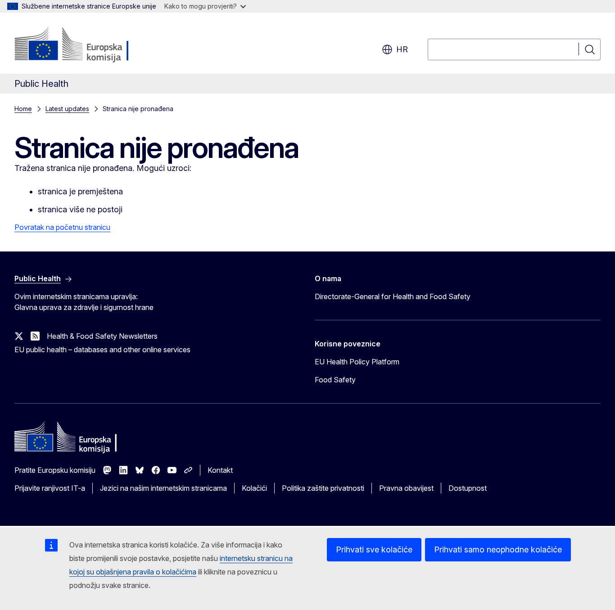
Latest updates (67, 108)
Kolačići (254, 488)
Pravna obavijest (406, 488)
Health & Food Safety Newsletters (102, 336)
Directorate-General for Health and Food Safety (392, 296)
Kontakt (220, 470)
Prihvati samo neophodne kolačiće (498, 549)
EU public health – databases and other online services (102, 349)
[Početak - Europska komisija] (87, 45)
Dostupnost (467, 488)
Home (23, 108)
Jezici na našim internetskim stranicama (163, 488)
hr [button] (402, 49)
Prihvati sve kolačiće (374, 549)
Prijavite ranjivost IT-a (49, 488)
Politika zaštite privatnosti (323, 488)
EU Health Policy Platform (357, 361)
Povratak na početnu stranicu (62, 227)
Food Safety (335, 379)
